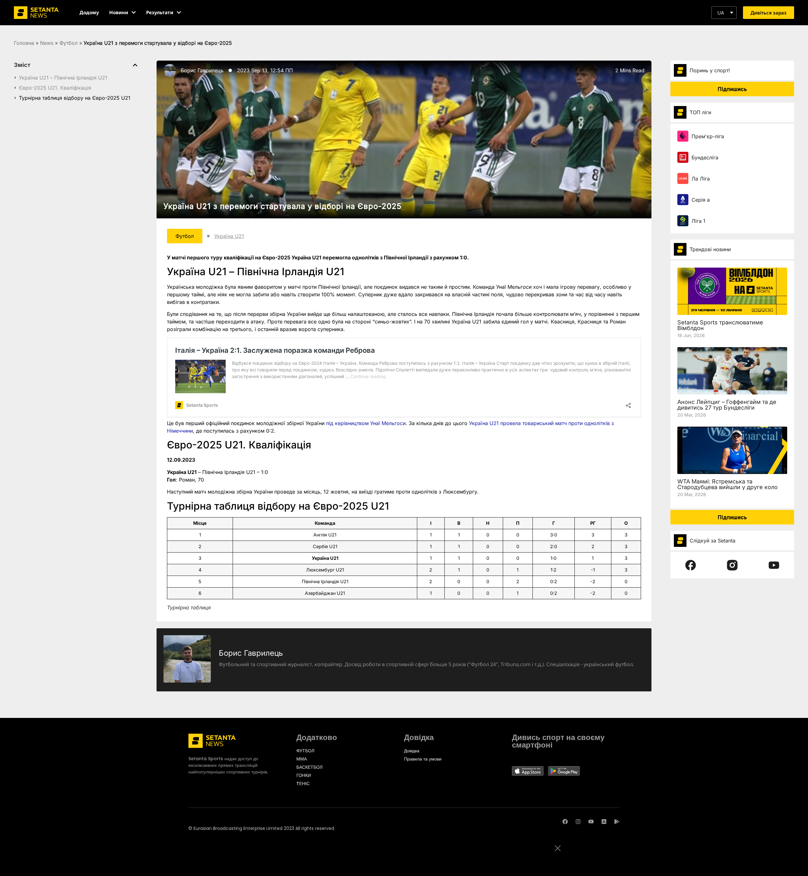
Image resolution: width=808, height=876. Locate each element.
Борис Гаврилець (202, 70)
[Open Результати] (178, 12)
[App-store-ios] (604, 821)
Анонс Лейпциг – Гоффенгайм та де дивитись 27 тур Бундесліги (726, 405)
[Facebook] (565, 821)
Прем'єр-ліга (708, 136)
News (46, 43)
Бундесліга (705, 157)
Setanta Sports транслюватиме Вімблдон (720, 325)
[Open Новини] (133, 12)
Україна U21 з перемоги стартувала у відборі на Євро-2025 (282, 206)
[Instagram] (578, 821)
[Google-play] (617, 821)
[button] (724, 12)
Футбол (68, 43)
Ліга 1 (698, 221)
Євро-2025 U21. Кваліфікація (55, 88)
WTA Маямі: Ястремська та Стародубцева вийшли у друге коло (727, 484)
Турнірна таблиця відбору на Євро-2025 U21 (74, 98)
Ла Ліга (701, 178)
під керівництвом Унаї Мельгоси (366, 423)
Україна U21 (229, 236)
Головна (24, 43)
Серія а (701, 200)
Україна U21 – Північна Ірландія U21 (63, 77)
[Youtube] (591, 821)
